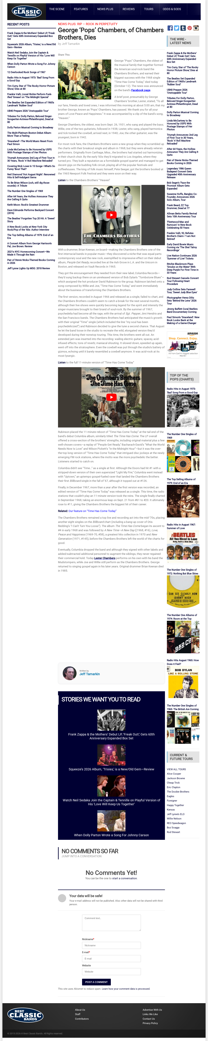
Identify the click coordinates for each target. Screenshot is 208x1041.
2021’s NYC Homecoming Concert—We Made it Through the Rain (28, 253)
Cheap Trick (173, 782)
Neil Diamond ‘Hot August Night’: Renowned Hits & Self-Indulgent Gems (31, 176)
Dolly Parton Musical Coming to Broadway (30, 127)
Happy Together (175, 805)
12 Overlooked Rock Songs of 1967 (26, 72)
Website (86, 965)
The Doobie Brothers (178, 791)
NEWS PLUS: (67, 24)
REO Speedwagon (176, 823)
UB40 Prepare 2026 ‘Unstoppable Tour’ (28, 110)
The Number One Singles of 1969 (25, 191)
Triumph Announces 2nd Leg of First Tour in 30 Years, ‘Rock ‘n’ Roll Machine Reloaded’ (31, 159)
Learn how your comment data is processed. (126, 988)
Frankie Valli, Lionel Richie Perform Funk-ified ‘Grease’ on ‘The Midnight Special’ (29, 96)
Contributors (82, 1018)
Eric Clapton (173, 787)
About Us (80, 1009)
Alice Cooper (174, 773)
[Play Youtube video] (111, 215)
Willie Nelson (174, 818)
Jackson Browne (176, 778)
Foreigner (172, 800)
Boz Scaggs (173, 827)
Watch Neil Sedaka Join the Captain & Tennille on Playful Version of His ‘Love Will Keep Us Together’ (31, 55)
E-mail (86, 952)
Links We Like (150, 1014)
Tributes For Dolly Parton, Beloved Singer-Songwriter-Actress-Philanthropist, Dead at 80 (30, 119)
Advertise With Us (152, 1009)
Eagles (170, 796)
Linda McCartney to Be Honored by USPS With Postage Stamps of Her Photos (29, 151)
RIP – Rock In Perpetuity (97, 24)
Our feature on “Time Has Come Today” (93, 511)
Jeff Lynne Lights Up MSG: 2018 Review (28, 268)
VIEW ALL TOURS (176, 769)
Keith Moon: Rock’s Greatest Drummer (28, 204)
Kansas (171, 809)
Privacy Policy (150, 1023)
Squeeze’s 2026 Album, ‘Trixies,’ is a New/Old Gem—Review (111, 769)
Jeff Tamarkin (71, 43)
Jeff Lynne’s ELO (175, 814)
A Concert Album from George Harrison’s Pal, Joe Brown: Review (29, 245)
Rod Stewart (173, 832)
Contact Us (149, 1018)
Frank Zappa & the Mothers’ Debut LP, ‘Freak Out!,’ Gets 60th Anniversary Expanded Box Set (31, 36)
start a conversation (124, 878)
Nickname (88, 939)
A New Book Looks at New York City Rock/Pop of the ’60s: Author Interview (28, 228)
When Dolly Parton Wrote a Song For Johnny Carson (111, 835)
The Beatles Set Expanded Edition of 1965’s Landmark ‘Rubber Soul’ (30, 104)
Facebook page (140, 90)
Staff (77, 1014)
